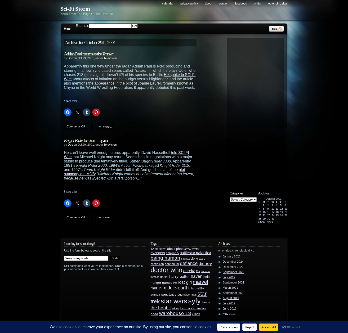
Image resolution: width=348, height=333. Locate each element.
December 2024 (233, 261)
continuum (172, 264)
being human (165, 258)
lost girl (185, 282)
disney (205, 263)
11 (277, 208)
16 (268, 212)
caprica (185, 258)
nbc (192, 288)
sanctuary (169, 294)
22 (264, 215)
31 (273, 218)
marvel (200, 282)
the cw (206, 302)
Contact (223, 3)
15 (264, 212)
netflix (200, 288)
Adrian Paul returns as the (89, 53)
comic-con (157, 264)
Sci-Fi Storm (75, 9)
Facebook (241, 3)
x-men (196, 314)
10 (273, 208)
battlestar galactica (195, 253)
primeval (155, 294)
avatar (195, 249)
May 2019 (229, 313)
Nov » (270, 221)
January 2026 (232, 256)
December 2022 (233, 267)
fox (198, 271)
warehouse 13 (175, 313)
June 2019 (229, 308)
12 (281, 208)
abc (170, 249)
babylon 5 (172, 253)
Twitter (257, 3)
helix (206, 277)
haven (196, 276)
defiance (189, 263)
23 (268, 215)
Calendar (168, 3)
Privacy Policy (189, 3)
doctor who (166, 270)
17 (273, 212)
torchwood (188, 308)
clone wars (198, 258)
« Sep (261, 221)
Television (110, 58)
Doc (70, 58)
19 (281, 212)
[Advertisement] (258, 111)
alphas (178, 249)
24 (273, 215)
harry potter (179, 276)
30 (268, 218)
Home (67, 29)
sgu (180, 294)
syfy (194, 301)
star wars (174, 301)
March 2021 (230, 287)
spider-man (189, 294)
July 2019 (229, 303)
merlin (156, 288)
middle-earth (175, 287)
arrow (187, 249)
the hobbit (161, 307)
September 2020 (233, 293)
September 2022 (233, 272)
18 (277, 212)
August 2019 (231, 298)
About (208, 3)
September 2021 (233, 282)
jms (175, 282)
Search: (82, 26)
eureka (189, 270)
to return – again (85, 140)
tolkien (175, 308)
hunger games (161, 282)
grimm (164, 277)
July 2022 (229, 277)
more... (107, 126)
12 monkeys (158, 249)
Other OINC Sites (278, 3)
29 (264, 218)
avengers (158, 253)
